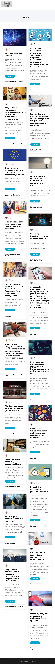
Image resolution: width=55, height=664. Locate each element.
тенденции (20, 81)
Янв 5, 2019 (36, 424)
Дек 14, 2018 (11, 565)
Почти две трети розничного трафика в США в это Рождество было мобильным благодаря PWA (14, 290)
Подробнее (10, 76)
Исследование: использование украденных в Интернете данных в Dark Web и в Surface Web (39, 368)
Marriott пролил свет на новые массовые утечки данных (14, 408)
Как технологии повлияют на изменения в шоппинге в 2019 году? (38, 180)
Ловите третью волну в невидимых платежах (14, 518)
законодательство (17, 195)
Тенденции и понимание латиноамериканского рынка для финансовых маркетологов (15, 113)
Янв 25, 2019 (11, 280)
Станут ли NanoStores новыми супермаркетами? (39, 236)
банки (44, 457)
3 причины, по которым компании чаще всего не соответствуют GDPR (14, 171)
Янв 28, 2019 (36, 230)
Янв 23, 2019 (36, 283)
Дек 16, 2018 (36, 549)
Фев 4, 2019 (36, 110)
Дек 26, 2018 (36, 483)
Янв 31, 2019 (36, 172)
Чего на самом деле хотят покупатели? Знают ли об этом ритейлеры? (14, 225)
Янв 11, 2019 (36, 358)
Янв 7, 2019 (11, 402)
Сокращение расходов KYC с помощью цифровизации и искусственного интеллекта (13, 575)
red (9, 48)
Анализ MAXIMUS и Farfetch (13, 54)
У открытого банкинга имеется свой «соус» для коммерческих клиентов (38, 433)
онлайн (7, 543)
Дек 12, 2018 (36, 610)
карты (18, 542)
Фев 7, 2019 (11, 104)
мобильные (8, 316)
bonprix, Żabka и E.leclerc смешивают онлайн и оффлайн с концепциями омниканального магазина (39, 120)
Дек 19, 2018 (11, 512)
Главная (20, 14)
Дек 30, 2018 (11, 455)
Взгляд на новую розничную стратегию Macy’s (13, 461)
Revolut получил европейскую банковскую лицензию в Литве (38, 556)
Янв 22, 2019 (11, 340)
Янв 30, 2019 (11, 218)
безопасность (8, 195)
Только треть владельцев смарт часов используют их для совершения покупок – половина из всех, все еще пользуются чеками (15, 351)
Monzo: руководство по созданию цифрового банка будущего (39, 617)
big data (19, 194)
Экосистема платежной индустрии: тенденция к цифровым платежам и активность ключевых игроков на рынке (39, 57)
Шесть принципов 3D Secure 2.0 (30, 14)
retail (18, 254)
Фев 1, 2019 (11, 164)
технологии (8, 375)
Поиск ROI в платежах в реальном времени (39, 489)
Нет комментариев (11, 81)
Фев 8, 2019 (11, 49)
